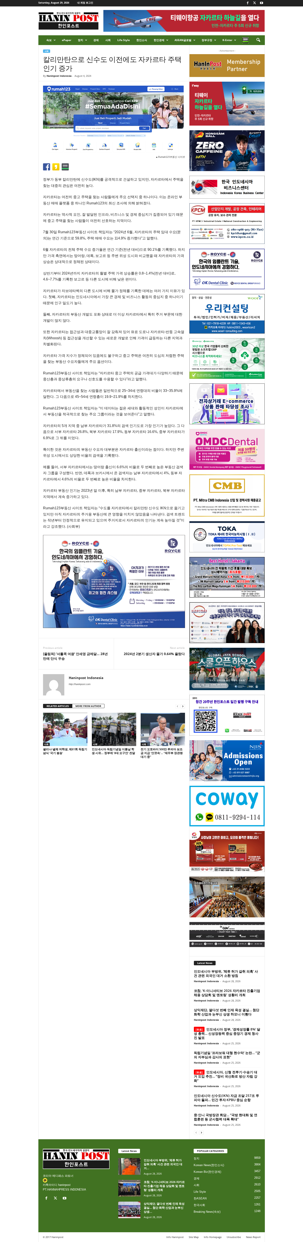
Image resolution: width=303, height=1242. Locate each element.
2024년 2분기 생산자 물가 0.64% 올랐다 (154, 654)
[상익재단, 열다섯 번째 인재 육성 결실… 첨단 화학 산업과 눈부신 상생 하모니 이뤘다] (129, 1210)
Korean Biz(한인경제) (207, 1171)
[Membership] (227, 65)
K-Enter (227, 40)
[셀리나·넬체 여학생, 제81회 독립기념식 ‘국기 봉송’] (65, 729)
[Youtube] (261, 3)
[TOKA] (227, 536)
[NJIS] (227, 760)
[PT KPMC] (227, 223)
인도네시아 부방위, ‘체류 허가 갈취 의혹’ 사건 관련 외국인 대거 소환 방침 (226, 973)
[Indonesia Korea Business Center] (227, 187)
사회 (108, 40)
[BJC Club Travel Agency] (227, 577)
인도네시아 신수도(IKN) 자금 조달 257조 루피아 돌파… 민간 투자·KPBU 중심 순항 (226, 1097)
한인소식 (141, 40)
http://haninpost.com (80, 684)
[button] (258, 40)
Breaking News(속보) (207, 1211)
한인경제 (159, 40)
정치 (80, 40)
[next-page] (183, 706)
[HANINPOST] (227, 715)
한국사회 (199, 1205)
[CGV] (227, 934)
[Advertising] (114, 581)
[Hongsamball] (227, 150)
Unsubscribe (234, 1237)
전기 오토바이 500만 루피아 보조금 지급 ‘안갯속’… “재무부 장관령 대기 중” (162, 753)
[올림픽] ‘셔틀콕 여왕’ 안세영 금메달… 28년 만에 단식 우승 (75, 656)
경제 (96, 40)
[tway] (227, 104)
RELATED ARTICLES (58, 706)
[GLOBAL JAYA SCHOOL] (227, 669)
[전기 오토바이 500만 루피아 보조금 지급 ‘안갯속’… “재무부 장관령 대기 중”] (163, 729)
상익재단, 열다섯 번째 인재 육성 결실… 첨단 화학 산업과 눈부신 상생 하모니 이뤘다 (226, 1012)
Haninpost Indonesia (59, 75)
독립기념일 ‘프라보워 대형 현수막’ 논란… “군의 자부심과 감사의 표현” (227, 1054)
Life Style (123, 40)
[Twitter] (254, 3)
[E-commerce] (227, 403)
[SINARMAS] (227, 622)
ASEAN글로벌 (183, 40)
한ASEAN (200, 1198)
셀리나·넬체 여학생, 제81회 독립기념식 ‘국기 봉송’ (65, 751)
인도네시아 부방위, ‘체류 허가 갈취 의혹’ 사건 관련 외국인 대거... (163, 1164)
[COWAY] (227, 806)
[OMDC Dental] (227, 449)
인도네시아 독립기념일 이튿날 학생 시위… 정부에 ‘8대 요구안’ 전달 (113, 751)
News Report (253, 1237)
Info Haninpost (175, 1237)
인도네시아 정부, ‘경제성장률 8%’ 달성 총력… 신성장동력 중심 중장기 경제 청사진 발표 (227, 1033)
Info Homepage (213, 1237)
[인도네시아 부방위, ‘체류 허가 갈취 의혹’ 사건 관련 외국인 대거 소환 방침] (129, 1166)
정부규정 (207, 40)
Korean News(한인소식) (209, 1165)
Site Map (194, 1237)
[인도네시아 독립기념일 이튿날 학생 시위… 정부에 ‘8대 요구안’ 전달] (114, 729)
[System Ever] (227, 358)
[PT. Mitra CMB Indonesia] (227, 495)
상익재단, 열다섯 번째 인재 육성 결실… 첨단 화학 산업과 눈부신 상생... (164, 1208)
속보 (49, 40)
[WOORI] (227, 313)
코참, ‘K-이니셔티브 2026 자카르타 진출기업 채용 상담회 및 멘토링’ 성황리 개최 (227, 992)
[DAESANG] (227, 851)
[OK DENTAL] (227, 269)
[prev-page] (177, 706)
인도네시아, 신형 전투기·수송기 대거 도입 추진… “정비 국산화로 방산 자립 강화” (225, 1076)
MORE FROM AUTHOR (88, 706)
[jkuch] (227, 897)
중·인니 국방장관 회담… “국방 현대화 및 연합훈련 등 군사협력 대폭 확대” (225, 1117)
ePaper (66, 40)
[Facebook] (247, 3)
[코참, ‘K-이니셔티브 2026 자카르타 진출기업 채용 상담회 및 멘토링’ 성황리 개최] (129, 1188)
